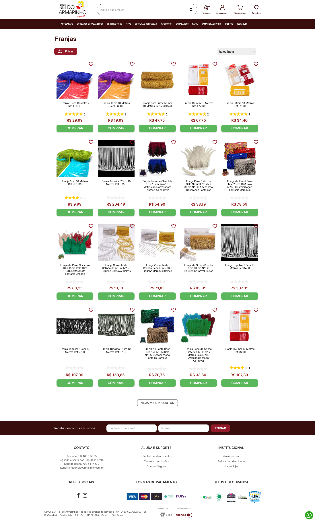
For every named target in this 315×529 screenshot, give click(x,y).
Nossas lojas (231, 466)
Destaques (242, 24)
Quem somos (231, 456)
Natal (195, 24)
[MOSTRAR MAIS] (157, 402)
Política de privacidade (231, 461)
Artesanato (67, 24)
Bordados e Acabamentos (90, 24)
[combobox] (147, 9)
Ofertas (229, 24)
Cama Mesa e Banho (211, 24)
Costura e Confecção (146, 24)
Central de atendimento (156, 456)
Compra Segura (156, 466)
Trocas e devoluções (156, 461)
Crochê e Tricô (114, 24)
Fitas (128, 24)
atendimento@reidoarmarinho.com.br (81, 467)
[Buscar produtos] (192, 9)
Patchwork (166, 24)
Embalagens (182, 24)
